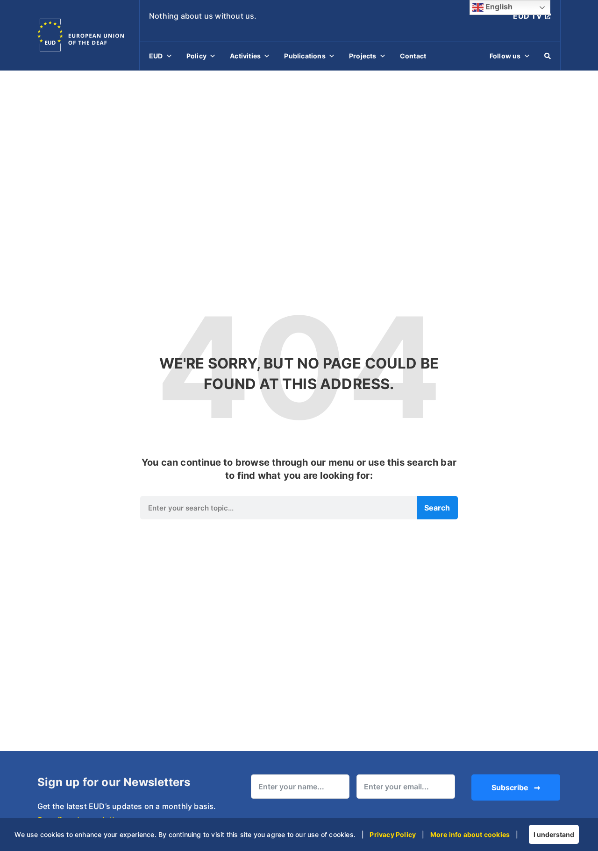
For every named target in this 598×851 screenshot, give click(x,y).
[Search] (547, 56)
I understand (554, 834)
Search (437, 507)
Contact (413, 56)
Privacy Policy (393, 834)
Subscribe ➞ (515, 787)
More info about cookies (470, 834)
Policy (196, 56)
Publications (304, 56)
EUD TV (527, 16)
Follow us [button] (505, 56)
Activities (245, 56)
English (498, 6)
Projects (363, 56)
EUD (156, 56)
